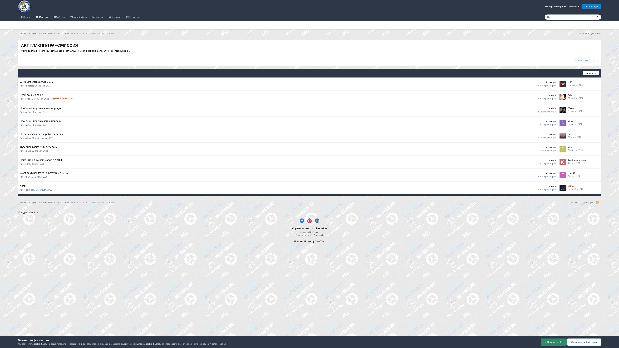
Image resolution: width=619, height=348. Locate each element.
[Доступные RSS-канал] (597, 202)
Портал (26, 17)
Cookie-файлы (319, 228)
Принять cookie (554, 342)
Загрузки (115, 17)
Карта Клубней (79, 17)
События (60, 17)
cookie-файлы (40, 344)
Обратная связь (300, 228)
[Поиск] (597, 17)
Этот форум (584, 17)
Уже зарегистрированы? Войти (561, 6)
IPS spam (299, 241)
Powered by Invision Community (309, 235)
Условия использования (214, 344)
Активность (134, 17)
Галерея (99, 17)
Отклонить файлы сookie (584, 342)
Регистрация (592, 6)
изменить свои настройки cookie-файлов (140, 344)
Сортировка (591, 73)
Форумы (43, 17)
